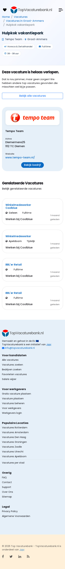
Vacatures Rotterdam (14, 427)
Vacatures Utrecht (13, 451)
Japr (48, 344)
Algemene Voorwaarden (16, 516)
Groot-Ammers (37, 39)
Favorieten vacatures (14, 374)
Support (6, 487)
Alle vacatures (10, 360)
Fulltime (46, 46)
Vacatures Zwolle (12, 446)
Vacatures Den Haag (14, 437)
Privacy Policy (10, 511)
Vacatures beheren (13, 403)
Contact (7, 482)
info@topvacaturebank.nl (20, 348)
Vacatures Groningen (14, 442)
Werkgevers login (12, 413)
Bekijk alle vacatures (32, 96)
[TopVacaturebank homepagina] (31, 9)
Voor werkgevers (11, 408)
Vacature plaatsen (13, 398)
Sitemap (7, 496)
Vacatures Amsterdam (15, 432)
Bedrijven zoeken (12, 369)
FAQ (4, 477)
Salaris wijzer (9, 379)
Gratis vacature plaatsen (16, 393)
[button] (61, 10)
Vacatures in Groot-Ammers (25, 21)
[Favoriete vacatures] (4, 10)
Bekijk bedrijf (32, 165)
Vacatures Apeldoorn (14, 456)
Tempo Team (13, 39)
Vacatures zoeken (12, 364)
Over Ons (7, 492)
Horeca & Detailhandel (20, 46)
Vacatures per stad (13, 462)
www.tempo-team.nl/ (20, 157)
